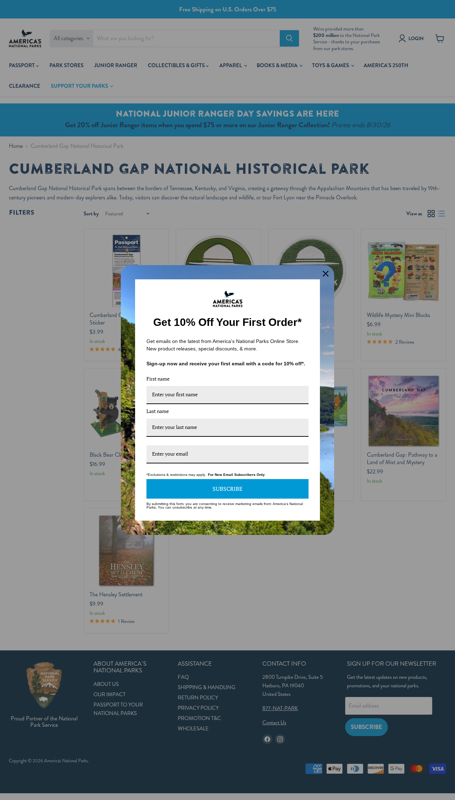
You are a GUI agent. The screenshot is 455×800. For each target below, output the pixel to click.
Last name (157, 411)
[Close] (325, 273)
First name (158, 378)
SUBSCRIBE (227, 489)
